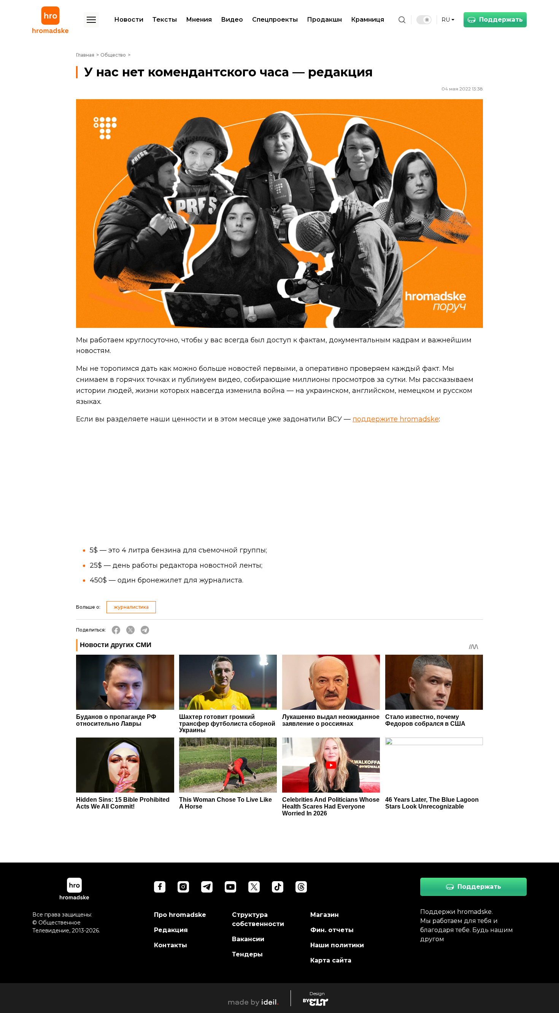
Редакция (171, 930)
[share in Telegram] (145, 630)
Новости (128, 19)
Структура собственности (258, 919)
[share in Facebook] (116, 630)
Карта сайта (330, 960)
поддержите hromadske (396, 419)
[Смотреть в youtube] (230, 887)
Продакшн (324, 19)
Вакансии (248, 939)
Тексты (164, 19)
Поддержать (501, 19)
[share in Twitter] (130, 630)
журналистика (131, 607)
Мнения (199, 19)
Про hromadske (180, 914)
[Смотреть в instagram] (183, 887)
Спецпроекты (275, 19)
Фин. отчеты (332, 930)
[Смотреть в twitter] (254, 887)
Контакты (170, 945)
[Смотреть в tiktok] (277, 887)
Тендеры (247, 954)
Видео (232, 19)
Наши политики (337, 945)
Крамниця (367, 19)
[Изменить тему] (424, 19)
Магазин (324, 914)
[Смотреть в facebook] (159, 887)
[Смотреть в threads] (301, 887)
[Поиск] (402, 19)
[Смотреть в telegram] (207, 887)
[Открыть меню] (91, 19)
